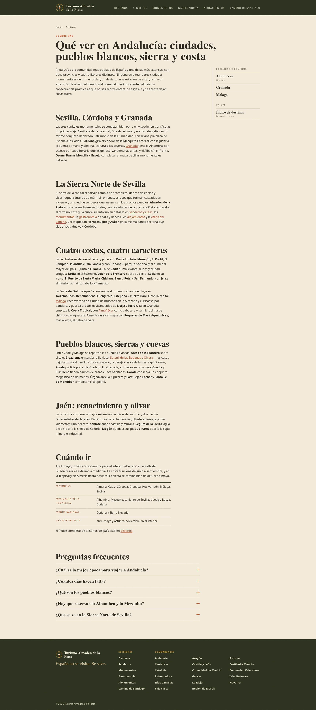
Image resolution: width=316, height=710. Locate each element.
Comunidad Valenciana (244, 670)
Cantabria (161, 664)
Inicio (59, 27)
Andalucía (161, 658)
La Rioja (197, 682)
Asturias (235, 658)
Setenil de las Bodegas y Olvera (131, 358)
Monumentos (163, 8)
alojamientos (136, 217)
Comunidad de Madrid (206, 670)
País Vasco (161, 688)
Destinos (121, 8)
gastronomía (88, 217)
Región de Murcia (203, 688)
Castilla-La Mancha (242, 664)
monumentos (65, 217)
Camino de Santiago (245, 8)
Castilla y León (201, 664)
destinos (126, 531)
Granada (132, 146)
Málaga (61, 301)
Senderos (140, 8)
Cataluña (161, 670)
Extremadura (163, 676)
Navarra (235, 682)
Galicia (196, 676)
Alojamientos (214, 8)
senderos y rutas (141, 212)
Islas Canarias (164, 682)
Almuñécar (106, 310)
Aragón (197, 658)
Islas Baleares (239, 676)
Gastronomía (188, 8)
